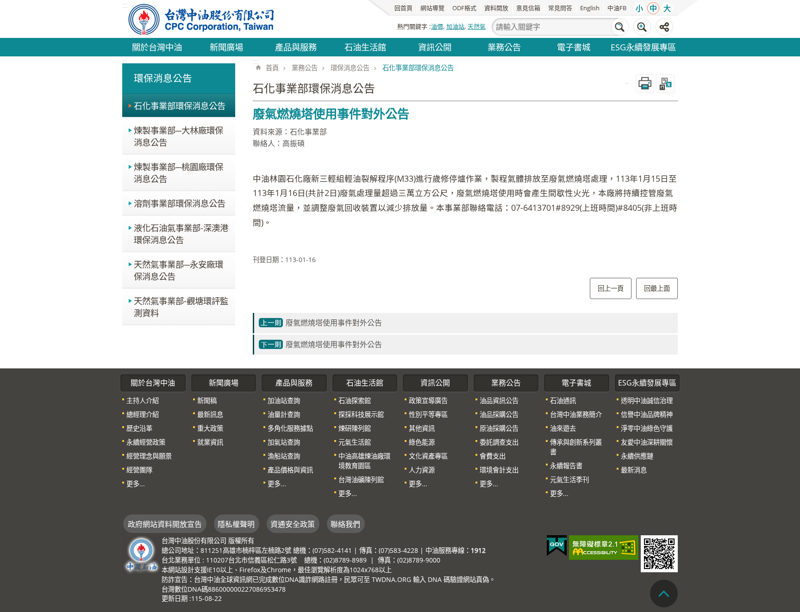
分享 (664, 27)
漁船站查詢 (284, 456)
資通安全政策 (292, 524)
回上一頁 (611, 288)
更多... (135, 483)
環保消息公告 (350, 67)
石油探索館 (354, 400)
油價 (437, 26)
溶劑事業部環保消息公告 (179, 203)
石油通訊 (563, 400)
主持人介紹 (142, 400)
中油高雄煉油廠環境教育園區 (364, 461)
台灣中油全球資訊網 (201, 19)
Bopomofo (665, 83)
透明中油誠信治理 (647, 400)
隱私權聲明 (236, 524)
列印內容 (645, 83)
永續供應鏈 (637, 456)
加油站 (455, 26)
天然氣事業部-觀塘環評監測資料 (181, 306)
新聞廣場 (226, 47)
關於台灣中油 (157, 47)
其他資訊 (422, 428)
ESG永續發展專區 (643, 47)
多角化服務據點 (290, 428)
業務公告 (504, 47)
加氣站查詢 (284, 442)
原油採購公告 (499, 428)
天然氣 (477, 26)
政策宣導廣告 (428, 400)
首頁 (272, 67)
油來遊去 (563, 428)
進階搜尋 (642, 27)
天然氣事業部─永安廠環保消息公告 (178, 270)
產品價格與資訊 (290, 469)
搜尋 (620, 27)
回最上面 (657, 288)
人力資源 (422, 469)
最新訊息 (210, 414)
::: (125, 61)
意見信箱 (528, 8)
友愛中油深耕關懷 (647, 442)
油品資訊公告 (499, 400)
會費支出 (493, 456)
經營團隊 (139, 469)
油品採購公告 (499, 414)
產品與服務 (296, 47)
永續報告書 (566, 465)
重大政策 (210, 428)
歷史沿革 (139, 428)
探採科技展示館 (361, 414)
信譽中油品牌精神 (647, 414)
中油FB (616, 8)
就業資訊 (210, 442)
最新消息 (634, 469)
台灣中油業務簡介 (576, 414)
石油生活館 (365, 47)
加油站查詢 (284, 400)
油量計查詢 (284, 414)
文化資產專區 (428, 456)
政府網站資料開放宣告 (165, 524)
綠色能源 (422, 442)
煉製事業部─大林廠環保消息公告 (178, 136)
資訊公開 (434, 47)
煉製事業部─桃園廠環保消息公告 (178, 172)
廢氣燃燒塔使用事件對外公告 (334, 323)
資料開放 (496, 8)
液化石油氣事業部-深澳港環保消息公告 (181, 233)
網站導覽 (432, 8)
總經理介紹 (142, 414)
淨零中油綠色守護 (647, 428)
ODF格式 (464, 8)
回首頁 (403, 8)
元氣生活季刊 (569, 479)
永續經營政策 (145, 442)
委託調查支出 (499, 442)
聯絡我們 (345, 524)
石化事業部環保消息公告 (179, 105)
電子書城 (573, 47)
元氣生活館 (354, 442)
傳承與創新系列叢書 (576, 447)
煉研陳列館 (354, 428)
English (590, 8)
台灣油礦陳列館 (361, 479)
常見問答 (560, 8)
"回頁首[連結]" (664, 593)
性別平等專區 (428, 414)
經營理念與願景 (149, 456)
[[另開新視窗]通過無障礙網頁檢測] (603, 547)
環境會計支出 (499, 469)
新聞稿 (207, 400)
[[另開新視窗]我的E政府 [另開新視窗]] (557, 546)
